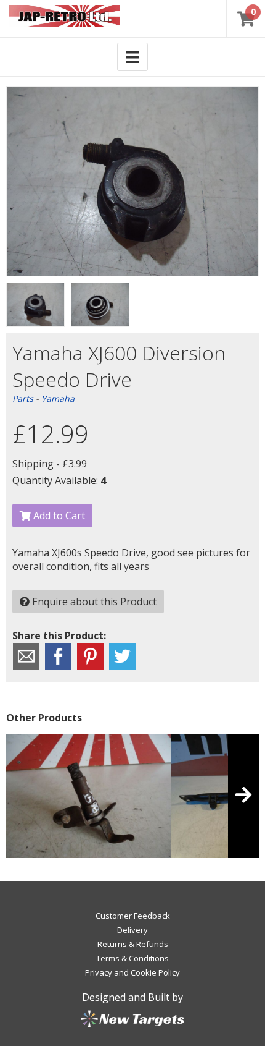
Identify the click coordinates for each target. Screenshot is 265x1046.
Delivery (132, 929)
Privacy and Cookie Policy (132, 972)
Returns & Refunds (132, 944)
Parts (22, 398)
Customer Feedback (133, 915)
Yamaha (58, 398)
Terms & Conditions (132, 958)
